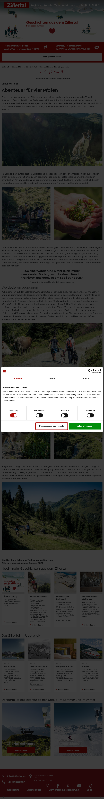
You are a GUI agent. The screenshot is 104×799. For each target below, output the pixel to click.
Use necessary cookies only (51, 426)
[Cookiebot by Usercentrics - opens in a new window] (90, 371)
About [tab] (86, 378)
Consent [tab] (18, 378)
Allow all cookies (84, 426)
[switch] (39, 415)
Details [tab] (52, 378)
